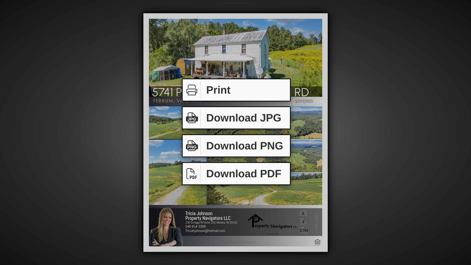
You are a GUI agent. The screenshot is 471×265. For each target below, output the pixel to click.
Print (218, 90)
